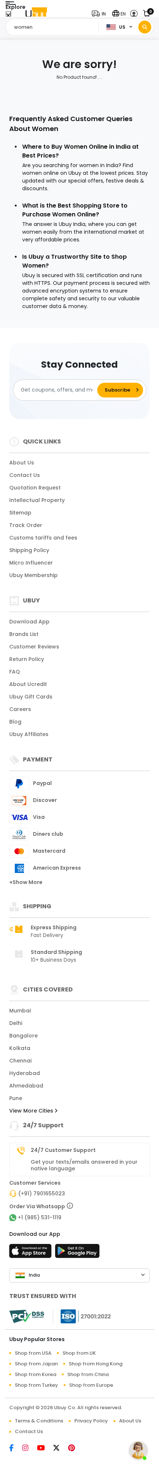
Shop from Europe (91, 1385)
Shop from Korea (35, 1374)
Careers (20, 709)
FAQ (14, 671)
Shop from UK (79, 1353)
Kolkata (19, 1048)
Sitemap (20, 512)
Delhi (15, 1023)
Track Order (25, 525)
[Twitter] (60, 1448)
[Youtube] (45, 1448)
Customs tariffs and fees (43, 537)
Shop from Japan (36, 1363)
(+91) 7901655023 (41, 1193)
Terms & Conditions (39, 1420)
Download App (29, 621)
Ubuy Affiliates (28, 734)
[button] (100, 13)
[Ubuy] (36, 14)
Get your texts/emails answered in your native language (84, 1165)
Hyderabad (24, 1073)
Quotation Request (35, 487)
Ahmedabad (26, 1085)
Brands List (23, 634)
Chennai (20, 1060)
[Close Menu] (8, 15)
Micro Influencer (31, 562)
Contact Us (24, 475)
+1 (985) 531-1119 (39, 1217)
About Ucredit (28, 684)
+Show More (26, 882)
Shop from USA (33, 1353)
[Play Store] (77, 1253)
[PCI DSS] (26, 1316)
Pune (15, 1098)
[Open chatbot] (138, 1450)
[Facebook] (15, 1448)
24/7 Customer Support (63, 1150)
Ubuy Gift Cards (31, 696)
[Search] (144, 27)
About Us (21, 462)
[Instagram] (29, 1448)
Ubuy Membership (33, 575)
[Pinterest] (75, 1448)
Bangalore (23, 1035)
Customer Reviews (34, 646)
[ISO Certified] (82, 1316)
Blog (15, 721)
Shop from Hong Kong (95, 1363)
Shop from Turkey (36, 1385)
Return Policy (26, 659)
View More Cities (32, 1110)
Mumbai (20, 1010)
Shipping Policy (29, 550)
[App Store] (31, 1253)
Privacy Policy (91, 1420)
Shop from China (88, 1374)
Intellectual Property (37, 500)
